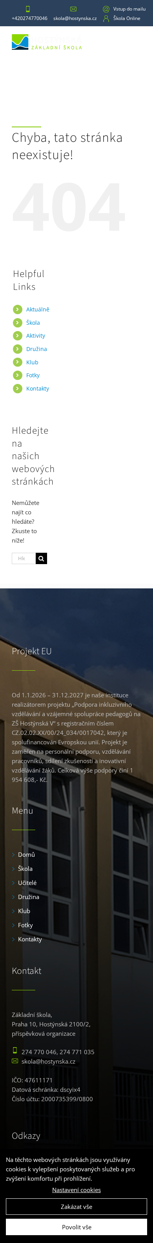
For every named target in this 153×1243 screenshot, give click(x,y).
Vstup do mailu (129, 8)
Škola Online (126, 18)
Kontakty (37, 388)
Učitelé (27, 883)
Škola (33, 322)
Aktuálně (37, 309)
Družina (28, 897)
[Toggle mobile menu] (135, 41)
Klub (24, 911)
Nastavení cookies (76, 1190)
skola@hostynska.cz (75, 18)
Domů (26, 854)
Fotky (33, 375)
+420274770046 (29, 18)
